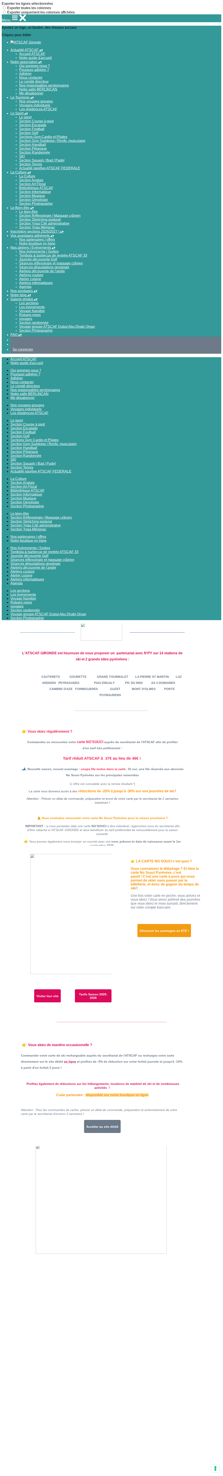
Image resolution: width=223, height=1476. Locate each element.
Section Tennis (30, 164)
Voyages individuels (34, 105)
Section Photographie (36, 203)
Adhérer (25, 74)
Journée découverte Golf (38, 259)
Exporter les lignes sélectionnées (27, 3)
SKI (22, 156)
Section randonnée (34, 323)
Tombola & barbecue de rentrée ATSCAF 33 (53, 255)
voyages (25, 319)
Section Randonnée (34, 152)
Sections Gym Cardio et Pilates (43, 137)
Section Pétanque (33, 148)
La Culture (27, 176)
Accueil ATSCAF (32, 54)
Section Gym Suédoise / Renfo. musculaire (52, 141)
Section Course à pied (36, 121)
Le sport (25, 117)
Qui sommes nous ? (34, 66)
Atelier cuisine (30, 279)
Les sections (29, 303)
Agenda (25, 287)
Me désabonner (31, 93)
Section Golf (28, 133)
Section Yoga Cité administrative (44, 223)
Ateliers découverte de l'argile (42, 271)
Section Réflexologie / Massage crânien (50, 215)
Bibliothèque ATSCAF (36, 188)
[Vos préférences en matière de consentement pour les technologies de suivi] (215, 1468)
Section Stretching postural (40, 219)
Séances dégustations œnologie (44, 267)
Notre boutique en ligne (37, 243)
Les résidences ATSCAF (38, 109)
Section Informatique (35, 192)
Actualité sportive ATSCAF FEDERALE (49, 168)
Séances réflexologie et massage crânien (51, 263)
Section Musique (32, 196)
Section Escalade (32, 125)
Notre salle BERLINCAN (38, 89)
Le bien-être (28, 212)
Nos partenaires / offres (37, 239)
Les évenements (32, 307)
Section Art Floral (32, 184)
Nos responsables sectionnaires (44, 85)
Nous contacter (30, 77)
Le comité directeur (34, 81)
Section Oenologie (33, 200)
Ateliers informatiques (36, 283)
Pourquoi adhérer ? (34, 70)
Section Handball (32, 144)
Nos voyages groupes (36, 101)
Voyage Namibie (32, 311)
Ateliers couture (31, 275)
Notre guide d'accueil (35, 58)
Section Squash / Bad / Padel (41, 160)
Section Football (31, 129)
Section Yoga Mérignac (37, 227)
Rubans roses (30, 315)
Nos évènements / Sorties (39, 251)
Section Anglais (31, 180)
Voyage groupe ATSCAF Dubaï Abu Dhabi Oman (57, 326)
